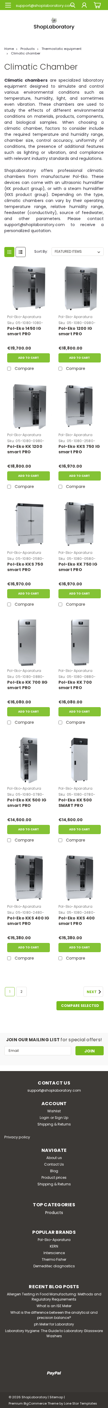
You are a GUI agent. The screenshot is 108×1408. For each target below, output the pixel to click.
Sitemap (56, 1397)
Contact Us (54, 1164)
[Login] (84, 6)
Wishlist (54, 1111)
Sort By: (41, 251)
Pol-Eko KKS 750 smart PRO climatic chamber (27, 567)
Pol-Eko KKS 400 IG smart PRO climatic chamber (28, 921)
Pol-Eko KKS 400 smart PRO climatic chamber (78, 921)
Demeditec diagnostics (54, 1266)
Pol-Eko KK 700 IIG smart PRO (27, 685)
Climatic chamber (25, 53)
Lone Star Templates (80, 1403)
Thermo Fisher (54, 1259)
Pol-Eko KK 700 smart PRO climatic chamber (78, 685)
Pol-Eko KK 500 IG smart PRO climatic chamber (27, 803)
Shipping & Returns (54, 1124)
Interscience (54, 1252)
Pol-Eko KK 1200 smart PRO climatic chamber (27, 449)
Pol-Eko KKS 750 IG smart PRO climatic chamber (79, 449)
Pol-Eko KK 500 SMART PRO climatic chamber (78, 803)
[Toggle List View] (21, 252)
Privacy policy (17, 1137)
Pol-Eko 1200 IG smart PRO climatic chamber (78, 331)
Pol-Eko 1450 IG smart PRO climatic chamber (27, 331)
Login (44, 1117)
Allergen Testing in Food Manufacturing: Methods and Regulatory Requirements (54, 1297)
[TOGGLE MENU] (8, 5)
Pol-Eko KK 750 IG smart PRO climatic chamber (78, 567)
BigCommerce (35, 1403)
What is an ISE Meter (54, 1305)
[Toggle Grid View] (9, 252)
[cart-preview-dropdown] (96, 4)
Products (27, 48)
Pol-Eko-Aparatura (24, 316)
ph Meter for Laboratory (54, 1324)
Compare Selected (80, 1005)
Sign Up (61, 1117)
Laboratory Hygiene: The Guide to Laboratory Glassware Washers (54, 1333)
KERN (54, 1246)
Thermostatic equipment (61, 48)
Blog (54, 1170)
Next (92, 991)
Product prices (54, 1177)
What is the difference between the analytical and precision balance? (54, 1315)
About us (54, 1157)
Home (9, 48)
